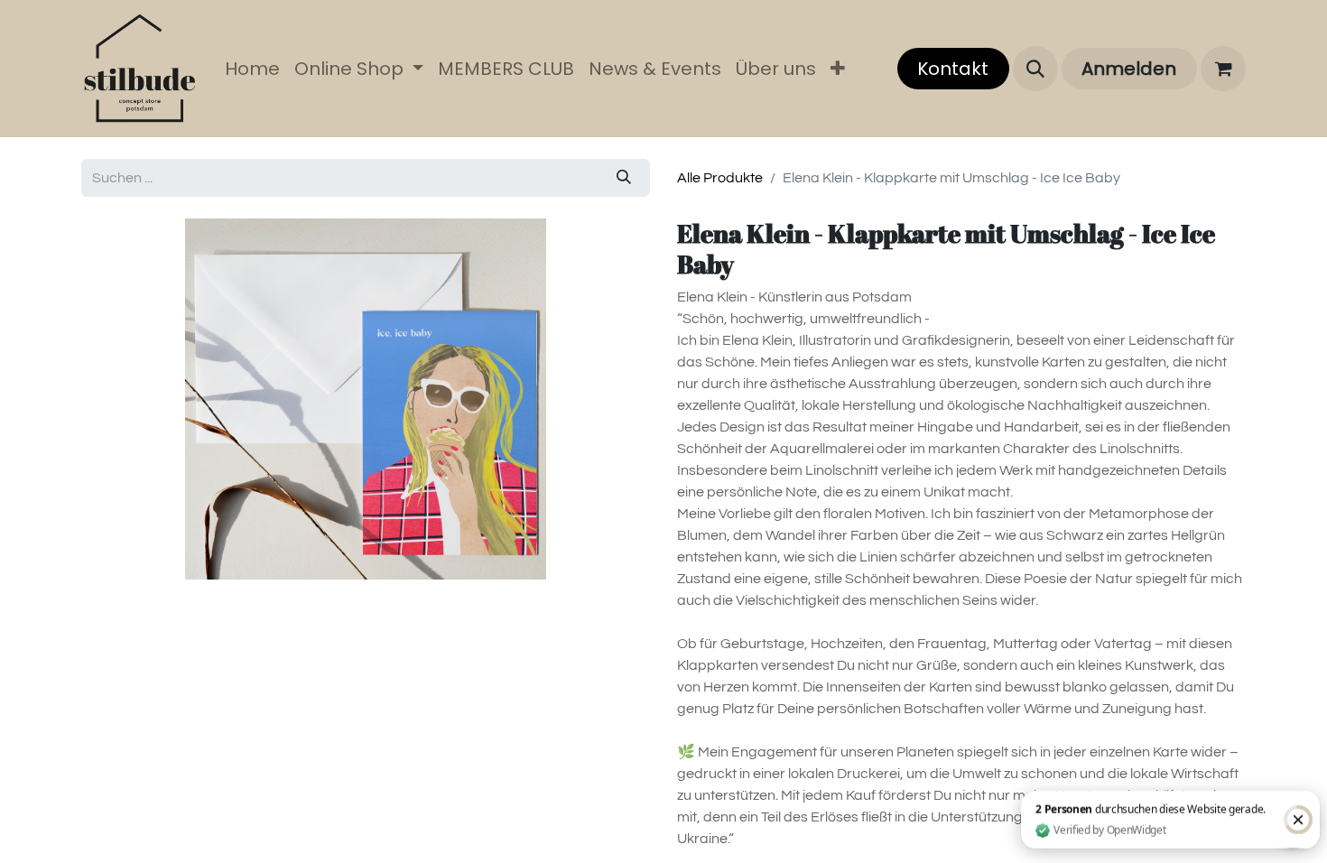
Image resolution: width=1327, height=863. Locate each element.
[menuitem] (252, 68)
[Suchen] (624, 178)
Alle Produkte (720, 178)
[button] (1035, 68)
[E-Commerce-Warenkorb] (1223, 68)
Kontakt (952, 68)
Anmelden (1128, 68)
